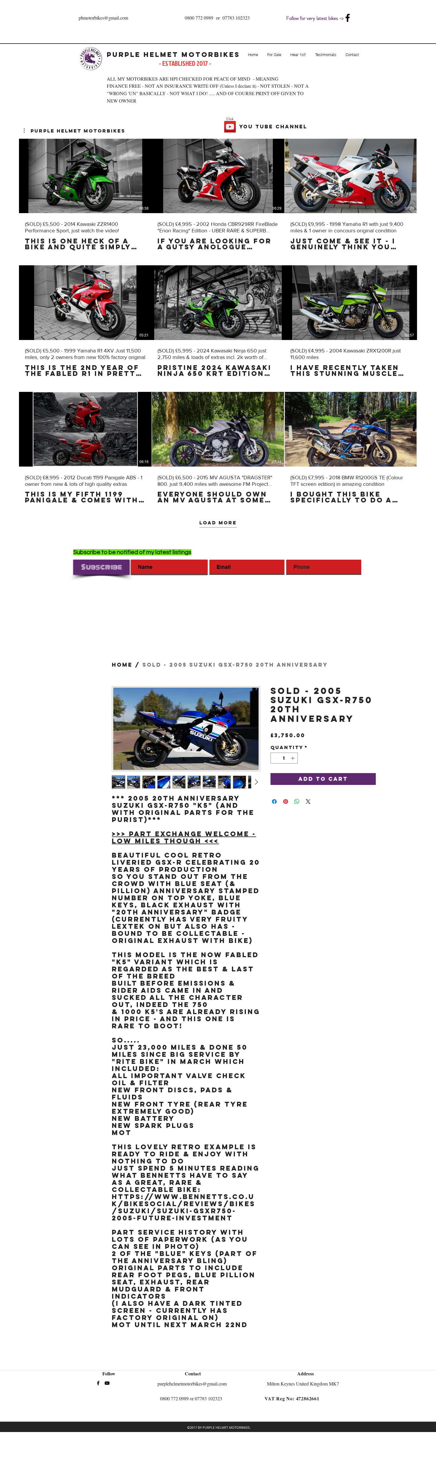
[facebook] (347, 17)
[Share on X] (308, 801)
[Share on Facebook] (274, 801)
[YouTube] (230, 127)
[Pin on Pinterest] (285, 801)
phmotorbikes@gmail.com (103, 18)
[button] (74, 130)
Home (122, 664)
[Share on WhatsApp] (296, 801)
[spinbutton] (284, 758)
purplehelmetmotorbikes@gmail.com (192, 1383)
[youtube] (107, 1383)
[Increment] (293, 758)
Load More (218, 522)
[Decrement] (275, 758)
